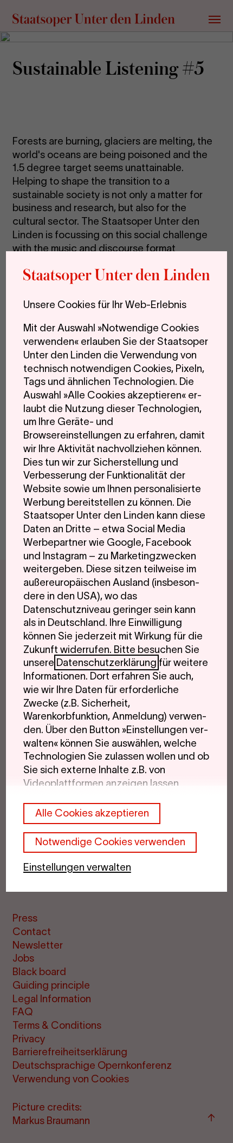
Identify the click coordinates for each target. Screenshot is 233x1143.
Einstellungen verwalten (77, 867)
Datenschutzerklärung (106, 662)
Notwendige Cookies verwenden (110, 841)
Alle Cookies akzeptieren (92, 813)
